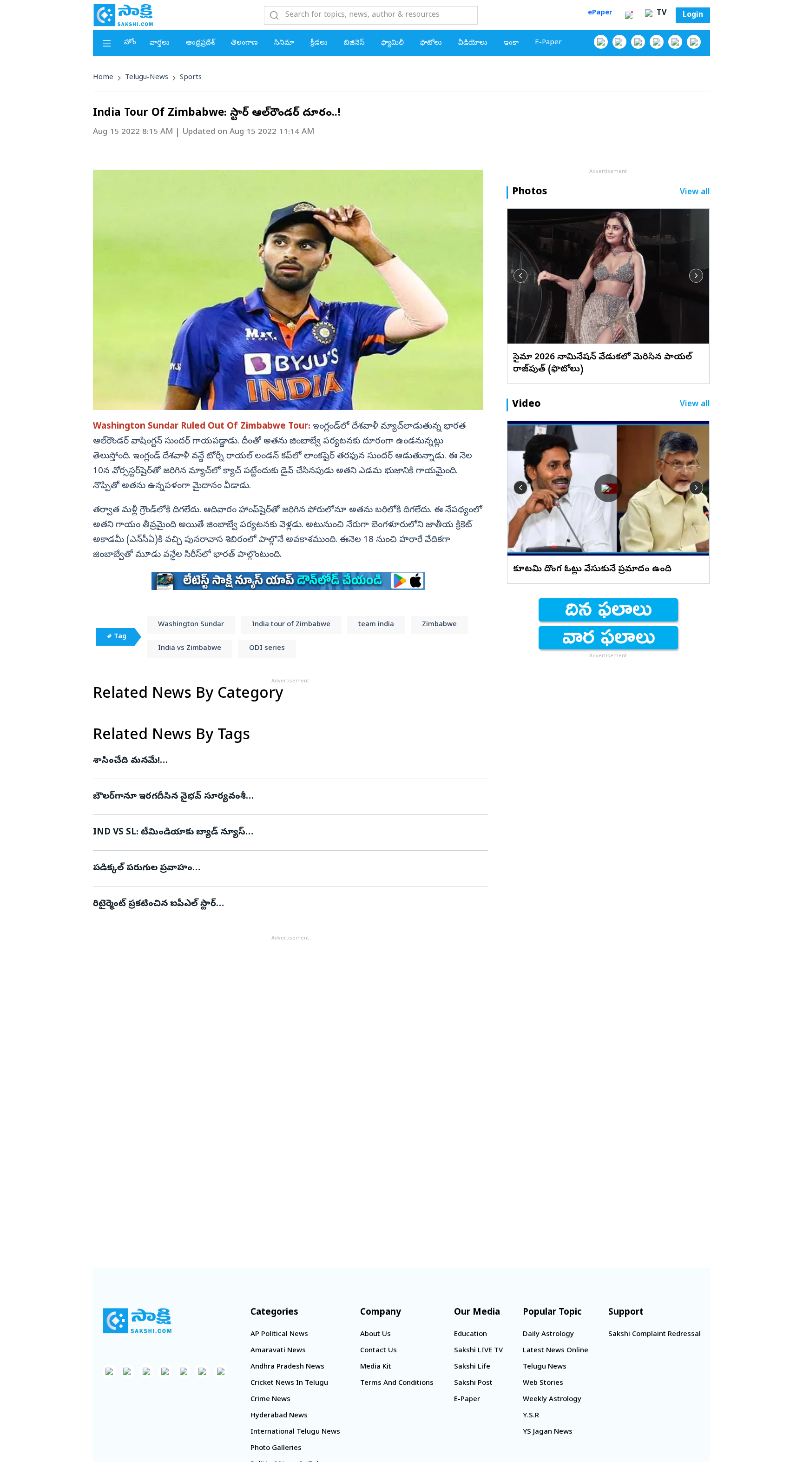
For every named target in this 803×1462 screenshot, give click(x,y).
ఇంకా (511, 43)
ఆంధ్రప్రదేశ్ (200, 43)
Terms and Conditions (397, 1383)
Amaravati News (278, 1351)
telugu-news (146, 77)
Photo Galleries (276, 1448)
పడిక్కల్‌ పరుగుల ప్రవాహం (282, 868)
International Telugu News (295, 1432)
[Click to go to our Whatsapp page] (619, 42)
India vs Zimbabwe (189, 648)
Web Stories (543, 1383)
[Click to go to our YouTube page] (675, 42)
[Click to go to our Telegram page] (202, 1371)
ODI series (267, 648)
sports (191, 77)
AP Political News (279, 1334)
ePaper (600, 13)
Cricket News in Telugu (289, 1383)
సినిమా (284, 43)
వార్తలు (160, 43)
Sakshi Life (472, 1367)
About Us (375, 1334)
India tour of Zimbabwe (291, 624)
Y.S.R (531, 1416)
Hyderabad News (279, 1416)
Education (470, 1334)
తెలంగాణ (244, 43)
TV (660, 13)
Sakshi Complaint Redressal (654, 1334)
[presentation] (520, 276)
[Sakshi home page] (137, 1321)
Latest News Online (555, 1351)
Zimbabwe (439, 624)
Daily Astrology (548, 1334)
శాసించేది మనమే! (286, 761)
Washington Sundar (191, 624)
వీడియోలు (472, 43)
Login (693, 15)
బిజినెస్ (354, 43)
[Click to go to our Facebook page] (601, 42)
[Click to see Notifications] (629, 15)
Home (103, 77)
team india (376, 624)
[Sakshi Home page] (123, 15)
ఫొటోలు (431, 43)
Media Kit (375, 1367)
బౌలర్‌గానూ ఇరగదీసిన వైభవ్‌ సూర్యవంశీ (279, 797)
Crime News (270, 1399)
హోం (130, 42)
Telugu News (544, 1367)
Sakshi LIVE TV (478, 1351)
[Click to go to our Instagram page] (657, 42)
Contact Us (378, 1351)
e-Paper (548, 42)
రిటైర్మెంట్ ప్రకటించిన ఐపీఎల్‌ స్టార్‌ (290, 904)
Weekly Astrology (552, 1399)
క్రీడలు (319, 43)
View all (695, 193)
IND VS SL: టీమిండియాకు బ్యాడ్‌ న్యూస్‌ (282, 833)
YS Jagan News (548, 1432)
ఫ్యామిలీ (392, 43)
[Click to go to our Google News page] (694, 42)
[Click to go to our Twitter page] (638, 42)
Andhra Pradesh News (287, 1367)
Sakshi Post (473, 1383)
